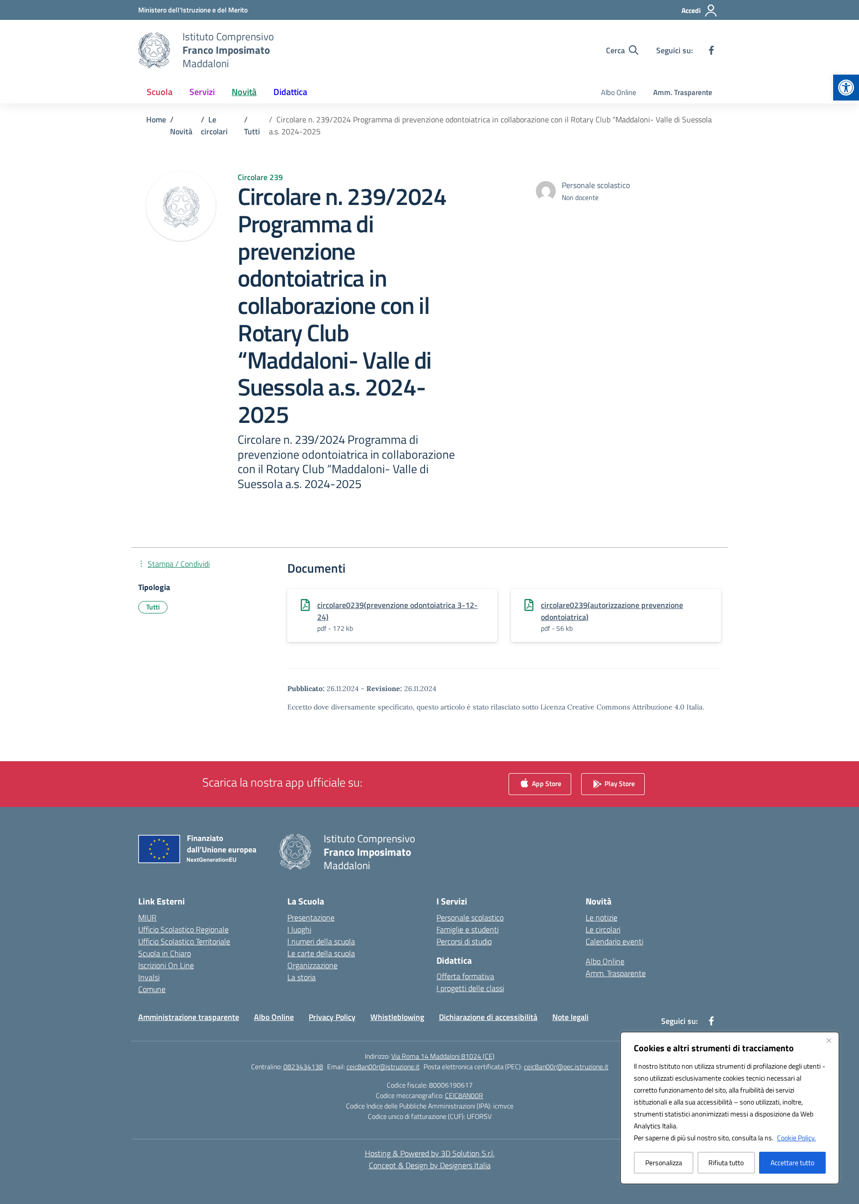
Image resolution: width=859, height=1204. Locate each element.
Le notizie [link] (601, 917)
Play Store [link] (619, 783)
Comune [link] (152, 989)
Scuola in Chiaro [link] (164, 953)
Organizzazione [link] (312, 965)
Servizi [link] (202, 92)
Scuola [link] (159, 92)
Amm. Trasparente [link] (682, 92)
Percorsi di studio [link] (464, 941)
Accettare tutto (792, 1162)
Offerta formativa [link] (465, 976)
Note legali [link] (570, 1017)
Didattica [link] (290, 92)
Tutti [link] (153, 607)
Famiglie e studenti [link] (467, 929)
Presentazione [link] (311, 917)
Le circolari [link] (603, 929)
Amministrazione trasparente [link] (188, 1017)
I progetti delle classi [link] (470, 988)
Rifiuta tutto (726, 1162)
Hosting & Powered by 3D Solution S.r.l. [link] (430, 1153)
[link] (846, 87)
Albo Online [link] (618, 92)
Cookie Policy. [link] (796, 1137)
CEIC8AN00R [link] (464, 1095)
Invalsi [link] (149, 977)
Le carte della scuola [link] (321, 953)
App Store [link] (545, 783)
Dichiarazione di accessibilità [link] (488, 1017)
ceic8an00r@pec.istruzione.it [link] (566, 1066)
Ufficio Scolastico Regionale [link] (183, 929)
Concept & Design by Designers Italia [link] (430, 1165)
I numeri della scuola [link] (321, 941)
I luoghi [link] (299, 929)
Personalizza (663, 1162)
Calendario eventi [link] (614, 941)
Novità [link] (244, 92)
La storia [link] (301, 977)
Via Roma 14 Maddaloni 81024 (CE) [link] (443, 1056)
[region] (729, 1108)
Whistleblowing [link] (397, 1017)
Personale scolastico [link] (470, 917)
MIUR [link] (147, 917)
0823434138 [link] (303, 1066)
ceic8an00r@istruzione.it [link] (383, 1066)
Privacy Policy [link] (332, 1017)
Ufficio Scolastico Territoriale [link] (184, 941)
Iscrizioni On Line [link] (166, 965)
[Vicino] (829, 1040)
